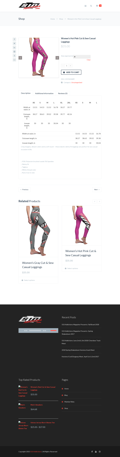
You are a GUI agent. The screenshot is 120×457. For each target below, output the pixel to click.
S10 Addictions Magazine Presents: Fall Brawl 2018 (80, 324)
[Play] (21, 330)
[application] (38, 330)
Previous (25, 189)
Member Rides (69, 402)
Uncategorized (76, 82)
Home (53, 19)
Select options (29, 280)
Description (25, 93)
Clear (89, 60)
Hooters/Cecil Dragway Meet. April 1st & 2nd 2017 (80, 357)
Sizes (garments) (67, 56)
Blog (66, 395)
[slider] (35, 330)
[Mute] (48, 330)
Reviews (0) (62, 93)
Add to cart (72, 72)
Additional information (44, 93)
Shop (61, 19)
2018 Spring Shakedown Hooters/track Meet (78, 350)
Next (96, 189)
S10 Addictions (35, 452)
